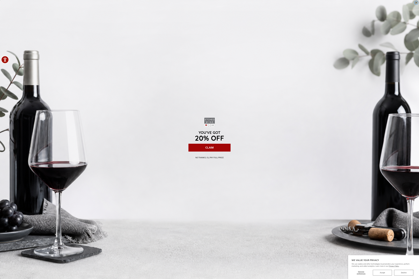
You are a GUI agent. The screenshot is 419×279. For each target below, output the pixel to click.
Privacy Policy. (394, 266)
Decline (404, 273)
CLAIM (209, 147)
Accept (382, 273)
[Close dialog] (416, 3)
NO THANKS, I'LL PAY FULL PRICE (209, 158)
